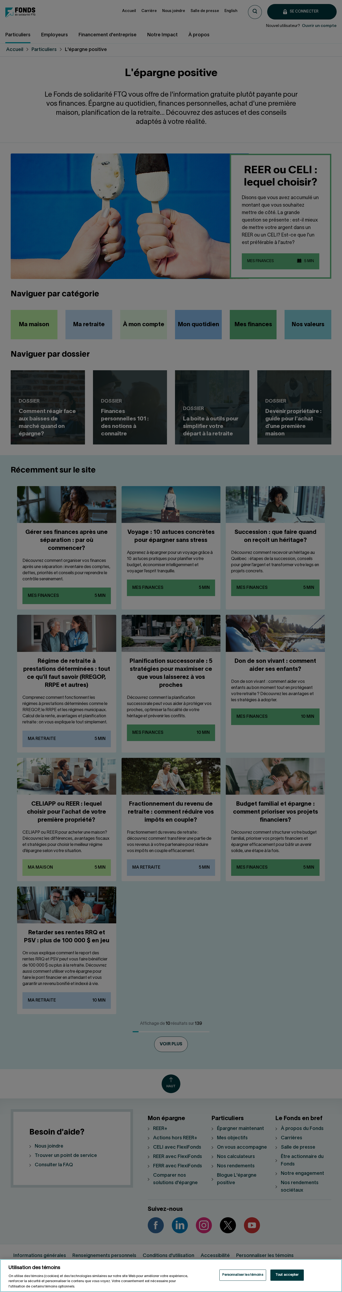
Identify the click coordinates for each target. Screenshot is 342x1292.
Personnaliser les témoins (242, 1275)
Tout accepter (287, 1275)
